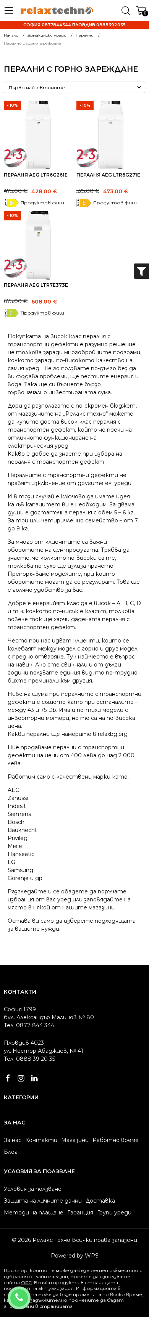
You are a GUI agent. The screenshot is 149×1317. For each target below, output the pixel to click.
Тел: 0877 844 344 (29, 1025)
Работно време (115, 1140)
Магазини (75, 1140)
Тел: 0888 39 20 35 (29, 1058)
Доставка (100, 1200)
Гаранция (80, 1212)
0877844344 (29, 1293)
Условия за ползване (33, 1188)
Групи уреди (114, 1212)
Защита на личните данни (43, 1200)
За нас (12, 1140)
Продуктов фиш (42, 203)
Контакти (41, 1140)
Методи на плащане (33, 1212)
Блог (11, 1151)
